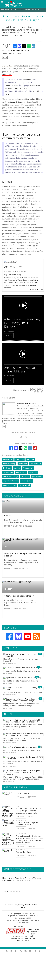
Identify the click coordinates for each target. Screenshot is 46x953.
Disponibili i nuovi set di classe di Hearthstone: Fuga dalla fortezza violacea (22, 739)
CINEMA (8, 589)
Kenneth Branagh (17, 101)
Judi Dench (31, 278)
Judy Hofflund (37, 477)
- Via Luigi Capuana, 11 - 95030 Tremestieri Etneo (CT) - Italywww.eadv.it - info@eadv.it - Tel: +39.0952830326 (25, 935)
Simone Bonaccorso (20, 50)
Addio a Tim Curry (23, 852)
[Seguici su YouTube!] (27, 636)
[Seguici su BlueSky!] (18, 636)
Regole (28, 905)
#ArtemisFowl (28, 79)
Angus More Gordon (10, 481)
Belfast (7, 515)
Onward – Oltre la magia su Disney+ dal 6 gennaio (22, 554)
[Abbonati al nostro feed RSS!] (37, 636)
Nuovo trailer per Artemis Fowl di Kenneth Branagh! (20, 660)
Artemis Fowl (7, 65)
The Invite (7, 891)
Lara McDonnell (21, 278)
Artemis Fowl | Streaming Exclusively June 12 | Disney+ (22, 323)
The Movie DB (39, 290)
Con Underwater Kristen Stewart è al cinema (21, 671)
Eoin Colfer (30, 99)
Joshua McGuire (32, 282)
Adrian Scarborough (19, 282)
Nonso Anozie (12, 280)
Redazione (36, 905)
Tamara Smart (22, 280)
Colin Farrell (25, 477)
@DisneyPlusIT (11, 85)
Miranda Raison (33, 280)
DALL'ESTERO (20, 849)
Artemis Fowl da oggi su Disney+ (19, 596)
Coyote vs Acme (23, 793)
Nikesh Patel (8, 282)
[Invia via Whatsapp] (29, 46)
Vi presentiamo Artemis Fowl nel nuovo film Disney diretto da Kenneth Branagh (21, 704)
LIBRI (17, 806)
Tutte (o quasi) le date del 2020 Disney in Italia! (22, 692)
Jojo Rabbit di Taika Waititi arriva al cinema (20, 681)
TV (6, 546)
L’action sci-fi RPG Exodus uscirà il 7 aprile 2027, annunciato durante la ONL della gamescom (23, 778)
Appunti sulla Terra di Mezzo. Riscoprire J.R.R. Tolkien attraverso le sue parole (28, 810)
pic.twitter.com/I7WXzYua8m (17, 88)
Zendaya (28, 10)
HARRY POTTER (21, 833)
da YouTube (9, 331)
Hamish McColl (24, 485)
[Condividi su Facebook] (15, 46)
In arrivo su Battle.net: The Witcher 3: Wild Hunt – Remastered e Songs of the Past (23, 726)
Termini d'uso (11, 905)
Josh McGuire (21, 472)
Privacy (21, 905)
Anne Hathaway (6, 10)
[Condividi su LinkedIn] (33, 46)
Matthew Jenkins (26, 481)
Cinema (12, 398)
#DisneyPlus (35, 85)
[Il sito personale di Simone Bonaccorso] (4, 426)
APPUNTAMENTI (21, 820)
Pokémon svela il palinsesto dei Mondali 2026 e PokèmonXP (22, 763)
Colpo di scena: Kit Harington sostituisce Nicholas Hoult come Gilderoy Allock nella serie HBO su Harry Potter (30, 839)
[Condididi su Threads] (24, 46)
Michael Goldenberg (26, 285)
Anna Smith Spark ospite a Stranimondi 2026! (21, 750)
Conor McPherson (9, 485)
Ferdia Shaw (31, 107)
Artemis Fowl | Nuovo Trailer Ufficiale (19, 369)
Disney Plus (7, 74)
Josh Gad (17, 468)
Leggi (22, 797)
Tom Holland (18, 10)
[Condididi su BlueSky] (19, 46)
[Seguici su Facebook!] (9, 636)
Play (10, 336)
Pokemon (35, 10)
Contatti (23, 907)
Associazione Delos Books (23, 920)
